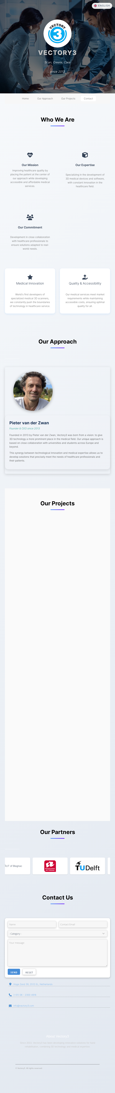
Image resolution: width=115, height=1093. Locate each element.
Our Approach (45, 98)
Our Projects (68, 98)
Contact (88, 98)
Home (25, 98)
